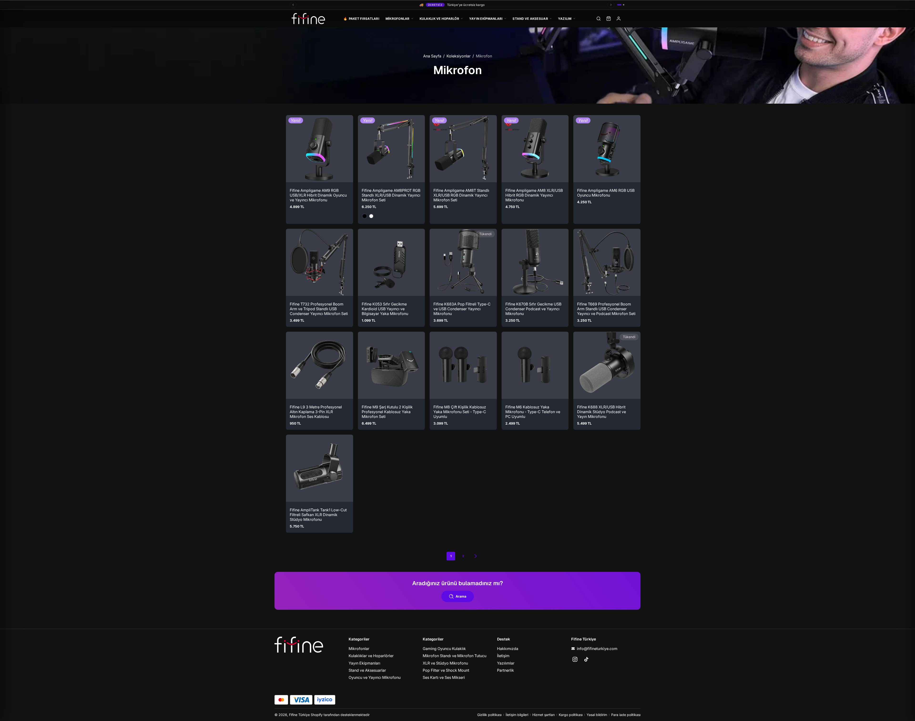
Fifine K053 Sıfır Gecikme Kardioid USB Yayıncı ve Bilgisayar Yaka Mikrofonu (385, 308)
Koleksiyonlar (459, 56)
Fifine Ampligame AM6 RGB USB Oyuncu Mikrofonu (606, 192)
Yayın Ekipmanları (364, 662)
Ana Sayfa (432, 56)
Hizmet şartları (543, 715)
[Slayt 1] (619, 4)
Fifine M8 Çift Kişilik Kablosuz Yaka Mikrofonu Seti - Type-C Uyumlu (459, 411)
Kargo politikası (571, 715)
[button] (293, 174)
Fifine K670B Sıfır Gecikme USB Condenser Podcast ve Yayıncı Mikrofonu (533, 308)
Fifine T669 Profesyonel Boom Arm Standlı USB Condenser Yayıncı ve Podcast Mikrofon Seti (606, 308)
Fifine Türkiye (299, 715)
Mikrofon (484, 56)
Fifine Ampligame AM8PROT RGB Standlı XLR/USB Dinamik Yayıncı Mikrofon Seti (391, 195)
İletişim (503, 655)
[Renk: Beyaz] (371, 216)
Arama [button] (461, 596)
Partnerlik (505, 670)
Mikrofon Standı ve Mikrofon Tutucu (454, 655)
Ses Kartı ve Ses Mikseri (444, 677)
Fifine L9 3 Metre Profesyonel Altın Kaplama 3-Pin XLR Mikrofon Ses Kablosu (316, 411)
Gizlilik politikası (489, 715)
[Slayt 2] (623, 4)
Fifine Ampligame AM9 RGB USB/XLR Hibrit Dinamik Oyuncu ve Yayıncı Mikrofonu (318, 195)
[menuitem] (383, 648)
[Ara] (598, 18)
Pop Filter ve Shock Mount (446, 670)
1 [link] (451, 556)
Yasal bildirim (597, 715)
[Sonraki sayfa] (475, 556)
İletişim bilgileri (517, 715)
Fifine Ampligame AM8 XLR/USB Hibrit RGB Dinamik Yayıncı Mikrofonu (534, 195)
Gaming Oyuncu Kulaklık (444, 648)
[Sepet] (608, 18)
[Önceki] (293, 4)
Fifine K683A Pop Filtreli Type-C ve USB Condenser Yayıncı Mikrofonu (462, 308)
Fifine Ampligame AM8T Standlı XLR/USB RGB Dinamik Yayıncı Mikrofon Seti (461, 195)
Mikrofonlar (359, 648)
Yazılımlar (505, 662)
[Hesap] (618, 18)
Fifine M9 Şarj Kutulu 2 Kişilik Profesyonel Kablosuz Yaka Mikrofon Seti (387, 411)
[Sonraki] (611, 4)
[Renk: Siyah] (364, 216)
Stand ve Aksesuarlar (367, 670)
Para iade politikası (625, 715)
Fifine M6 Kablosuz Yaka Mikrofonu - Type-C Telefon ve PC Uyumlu (532, 411)
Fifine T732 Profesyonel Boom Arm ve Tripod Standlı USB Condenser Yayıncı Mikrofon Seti (319, 308)
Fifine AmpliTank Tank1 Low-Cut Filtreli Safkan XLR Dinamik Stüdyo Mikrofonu (318, 514)
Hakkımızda (507, 648)
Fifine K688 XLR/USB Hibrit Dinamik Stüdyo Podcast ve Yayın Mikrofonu (601, 411)
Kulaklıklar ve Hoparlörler (371, 655)
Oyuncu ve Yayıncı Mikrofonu (375, 677)
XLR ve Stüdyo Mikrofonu (445, 662)
